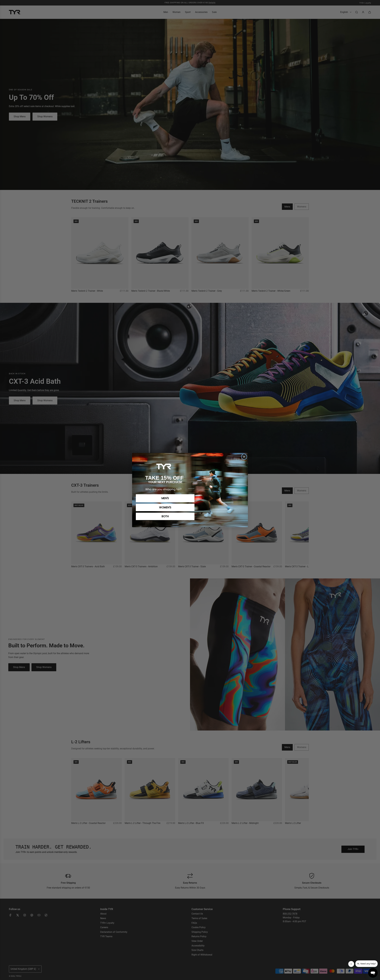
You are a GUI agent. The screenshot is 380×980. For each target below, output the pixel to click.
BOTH (165, 516)
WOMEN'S (165, 507)
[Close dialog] (244, 456)
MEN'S (165, 498)
